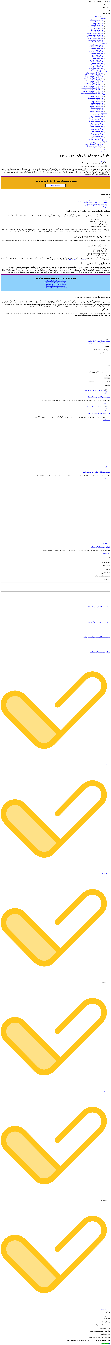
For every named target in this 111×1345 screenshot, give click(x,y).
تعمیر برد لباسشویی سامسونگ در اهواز (99, 621)
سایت (94, 1340)
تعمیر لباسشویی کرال (97, 136)
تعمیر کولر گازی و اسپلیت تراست (93, 83)
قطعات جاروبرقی (98, 147)
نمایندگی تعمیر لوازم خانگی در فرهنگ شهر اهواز (96, 637)
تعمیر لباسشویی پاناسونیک (95, 139)
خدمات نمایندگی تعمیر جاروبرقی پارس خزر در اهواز (92, 200)
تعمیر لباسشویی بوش (97, 119)
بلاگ (105, 149)
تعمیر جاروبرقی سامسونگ (95, 46)
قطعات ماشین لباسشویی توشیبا (94, 144)
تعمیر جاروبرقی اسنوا (97, 53)
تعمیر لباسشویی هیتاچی (96, 137)
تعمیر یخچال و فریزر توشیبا (95, 40)
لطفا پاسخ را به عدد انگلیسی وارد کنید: (99, 372)
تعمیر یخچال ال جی (97, 21)
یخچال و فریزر (103, 18)
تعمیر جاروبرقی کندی (97, 63)
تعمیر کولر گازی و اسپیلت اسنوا (94, 74)
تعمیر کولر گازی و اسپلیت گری (94, 84)
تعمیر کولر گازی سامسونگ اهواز (94, 73)
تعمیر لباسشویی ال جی (96, 116)
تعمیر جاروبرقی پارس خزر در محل (97, 204)
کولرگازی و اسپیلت (101, 71)
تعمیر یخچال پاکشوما (97, 25)
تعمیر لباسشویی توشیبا (96, 126)
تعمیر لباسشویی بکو (97, 131)
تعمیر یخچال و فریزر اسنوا (95, 26)
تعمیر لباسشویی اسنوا (97, 123)
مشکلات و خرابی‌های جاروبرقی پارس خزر (95, 202)
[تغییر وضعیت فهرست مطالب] (109, 197)
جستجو (91, 381)
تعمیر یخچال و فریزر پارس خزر (94, 36)
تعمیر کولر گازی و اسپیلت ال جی (93, 76)
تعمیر (95, 585)
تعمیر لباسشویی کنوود (97, 129)
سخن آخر (104, 207)
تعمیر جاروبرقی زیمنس (96, 59)
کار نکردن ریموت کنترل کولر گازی (100, 652)
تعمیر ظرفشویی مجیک (96, 111)
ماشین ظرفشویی (75, 585)
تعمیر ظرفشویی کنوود (97, 109)
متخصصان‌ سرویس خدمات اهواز (78, 259)
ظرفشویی (104, 94)
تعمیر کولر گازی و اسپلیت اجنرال (93, 89)
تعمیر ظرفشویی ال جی (96, 96)
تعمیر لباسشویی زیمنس (96, 124)
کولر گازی (56, 585)
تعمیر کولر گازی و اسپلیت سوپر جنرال (92, 86)
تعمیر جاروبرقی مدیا (97, 58)
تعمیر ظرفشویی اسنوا (97, 103)
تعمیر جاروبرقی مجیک (97, 64)
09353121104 (55, 186)
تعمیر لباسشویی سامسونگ (95, 118)
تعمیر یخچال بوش (98, 23)
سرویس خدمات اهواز (101, 16)
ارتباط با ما (104, 151)
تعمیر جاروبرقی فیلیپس (96, 66)
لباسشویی (104, 113)
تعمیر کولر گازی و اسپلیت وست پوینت (92, 93)
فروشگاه (104, 141)
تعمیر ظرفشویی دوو (97, 101)
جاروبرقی (104, 43)
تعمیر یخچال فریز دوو (97, 28)
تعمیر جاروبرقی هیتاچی (96, 69)
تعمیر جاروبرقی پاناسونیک (96, 68)
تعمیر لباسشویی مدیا (97, 127)
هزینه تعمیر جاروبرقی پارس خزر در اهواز (95, 205)
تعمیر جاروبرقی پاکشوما (96, 51)
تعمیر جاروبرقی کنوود (97, 56)
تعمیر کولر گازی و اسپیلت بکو (94, 79)
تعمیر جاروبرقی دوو (97, 50)
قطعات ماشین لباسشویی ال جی (94, 142)
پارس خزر (104, 161)
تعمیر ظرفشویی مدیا (97, 108)
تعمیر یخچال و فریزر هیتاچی (95, 33)
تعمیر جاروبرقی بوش (97, 48)
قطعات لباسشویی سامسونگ (95, 146)
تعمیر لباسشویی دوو (97, 114)
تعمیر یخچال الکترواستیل (96, 41)
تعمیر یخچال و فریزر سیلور (95, 35)
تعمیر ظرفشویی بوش (97, 99)
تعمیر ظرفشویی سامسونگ (95, 98)
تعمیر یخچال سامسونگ (96, 20)
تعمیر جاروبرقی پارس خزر (95, 61)
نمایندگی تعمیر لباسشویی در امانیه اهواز (99, 606)
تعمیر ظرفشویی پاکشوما (96, 104)
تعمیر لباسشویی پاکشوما (96, 121)
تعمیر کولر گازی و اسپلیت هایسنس (93, 91)
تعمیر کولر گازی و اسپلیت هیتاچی (93, 81)
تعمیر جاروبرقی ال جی (96, 45)
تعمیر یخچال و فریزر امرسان (95, 38)
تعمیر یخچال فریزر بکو (97, 30)
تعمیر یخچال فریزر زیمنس (95, 31)
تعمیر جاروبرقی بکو (97, 55)
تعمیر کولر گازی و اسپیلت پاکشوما (93, 78)
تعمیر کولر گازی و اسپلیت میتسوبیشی (92, 88)
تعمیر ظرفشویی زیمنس (96, 106)
